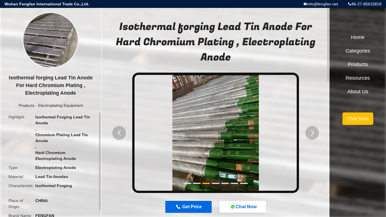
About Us (357, 91)
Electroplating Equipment (60, 105)
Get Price (192, 206)
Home (358, 37)
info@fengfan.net (322, 4)
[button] (119, 133)
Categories (358, 51)
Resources (358, 78)
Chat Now (246, 206)
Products (26, 105)
